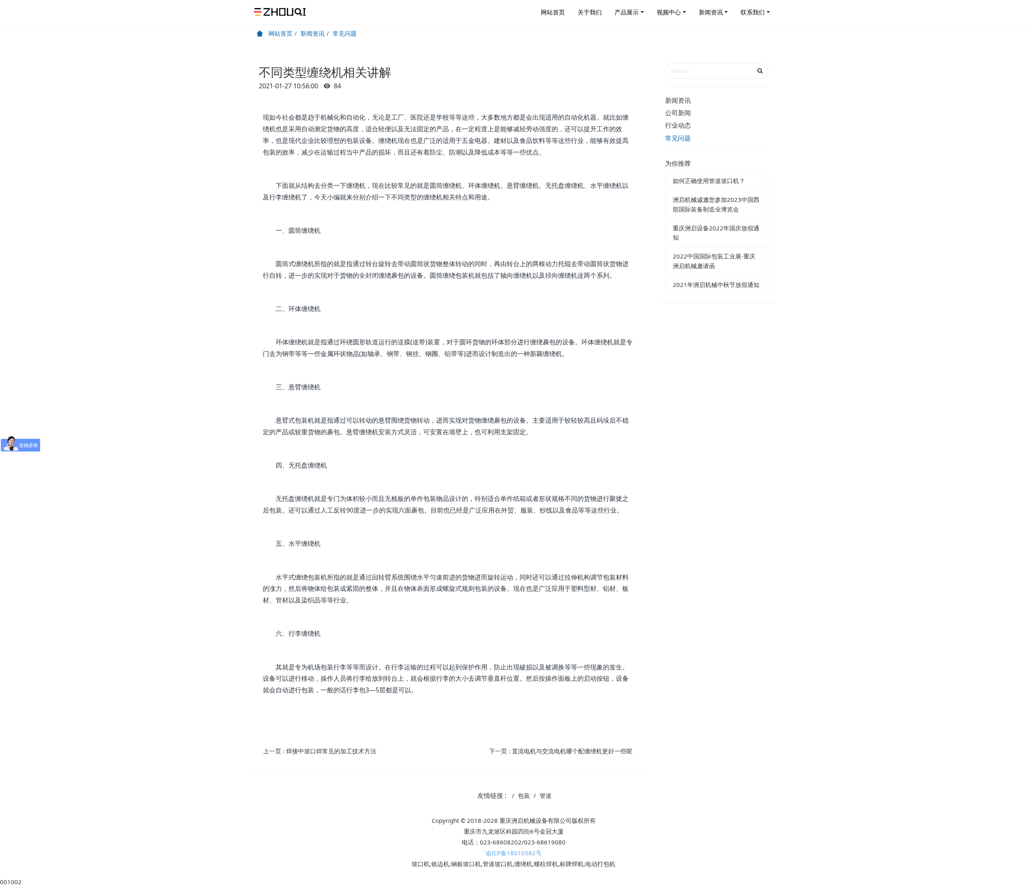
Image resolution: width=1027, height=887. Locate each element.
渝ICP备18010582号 (513, 853)
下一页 (560, 751)
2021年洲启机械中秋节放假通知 (716, 285)
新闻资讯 (711, 12)
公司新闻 (678, 112)
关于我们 (590, 12)
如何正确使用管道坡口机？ (709, 181)
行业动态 (678, 125)
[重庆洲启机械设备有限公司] (281, 12)
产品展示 (627, 12)
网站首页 (553, 12)
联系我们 (753, 12)
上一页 (319, 751)
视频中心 (669, 12)
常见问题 (345, 33)
